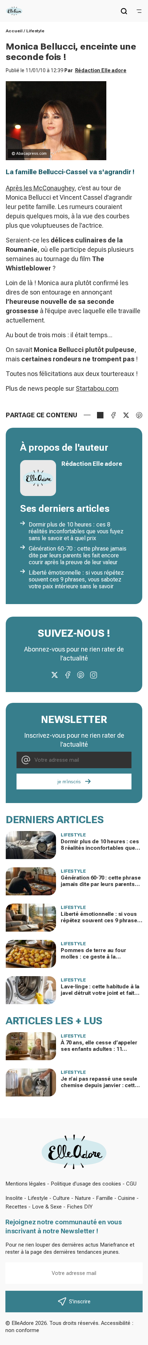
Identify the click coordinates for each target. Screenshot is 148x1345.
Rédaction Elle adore (100, 70)
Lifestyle (35, 30)
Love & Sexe (47, 1206)
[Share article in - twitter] (126, 415)
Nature (83, 1198)
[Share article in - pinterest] (139, 415)
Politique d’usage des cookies (86, 1184)
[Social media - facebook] (67, 674)
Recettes (16, 1206)
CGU (131, 1184)
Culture (61, 1198)
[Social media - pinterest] (80, 674)
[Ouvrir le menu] (139, 11)
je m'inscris (69, 781)
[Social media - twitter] (54, 674)
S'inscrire (80, 1301)
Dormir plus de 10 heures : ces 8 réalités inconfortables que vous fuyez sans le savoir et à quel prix (76, 531)
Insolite (14, 1198)
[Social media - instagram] (93, 674)
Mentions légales (25, 1184)
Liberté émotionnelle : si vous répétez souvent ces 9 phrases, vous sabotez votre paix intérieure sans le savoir (76, 579)
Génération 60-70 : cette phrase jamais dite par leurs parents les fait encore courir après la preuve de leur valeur (77, 555)
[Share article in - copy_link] (100, 415)
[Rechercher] (124, 11)
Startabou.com (97, 388)
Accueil (14, 30)
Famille (104, 1198)
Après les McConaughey (40, 188)
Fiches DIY (80, 1206)
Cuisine (126, 1198)
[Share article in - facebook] (113, 415)
